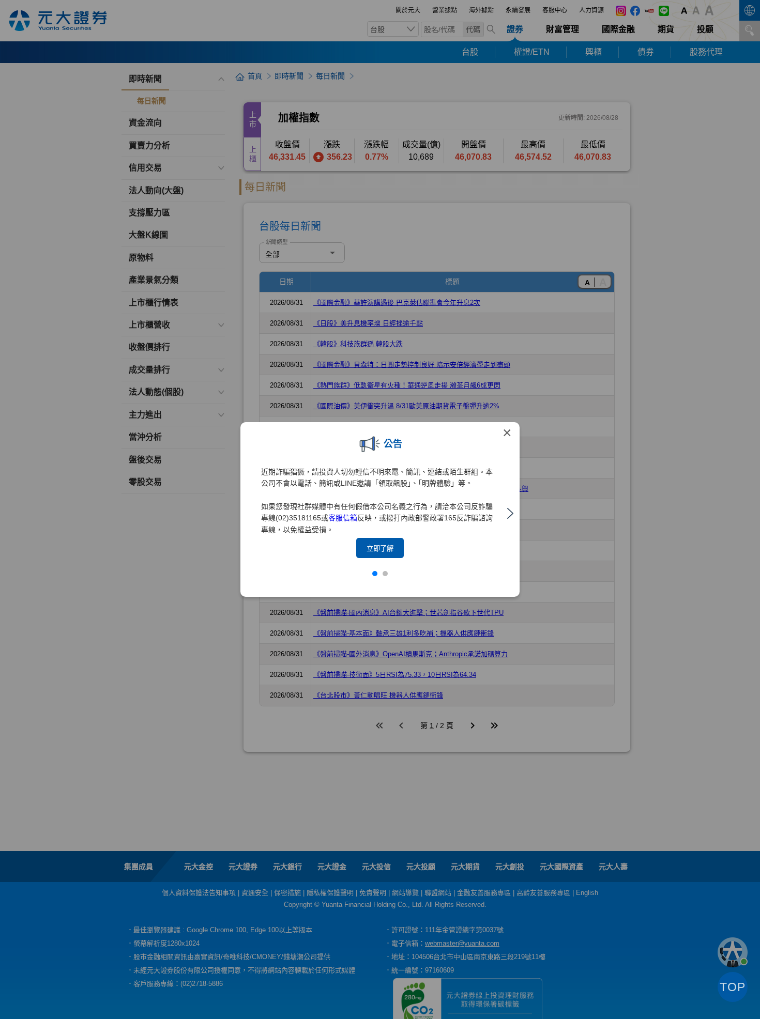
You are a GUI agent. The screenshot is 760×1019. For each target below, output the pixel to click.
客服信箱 (342, 518)
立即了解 (380, 548)
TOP (733, 987)
